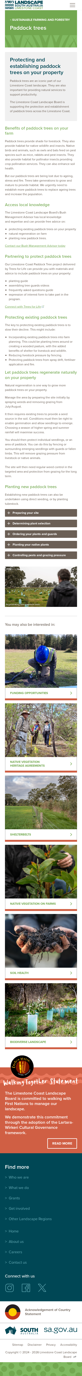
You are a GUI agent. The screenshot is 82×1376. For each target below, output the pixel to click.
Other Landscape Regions (30, 1219)
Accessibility (68, 1345)
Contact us (18, 1262)
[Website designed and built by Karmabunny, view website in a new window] (74, 1357)
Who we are (19, 1177)
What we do (19, 1187)
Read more (62, 1143)
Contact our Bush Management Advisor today (35, 246)
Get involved (19, 1208)
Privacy (51, 1345)
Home (14, 1231)
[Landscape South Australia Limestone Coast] (24, 5)
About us (16, 1241)
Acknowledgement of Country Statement (47, 1312)
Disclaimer (35, 1345)
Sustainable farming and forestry (41, 20)
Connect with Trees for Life (23, 306)
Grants (14, 1198)
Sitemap (17, 1345)
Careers (15, 1252)
